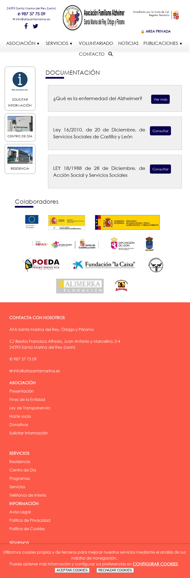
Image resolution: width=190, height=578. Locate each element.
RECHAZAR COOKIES (115, 570)
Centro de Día (22, 470)
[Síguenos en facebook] (26, 25)
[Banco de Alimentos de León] (158, 273)
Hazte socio (20, 416)
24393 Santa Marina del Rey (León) (31, 8)
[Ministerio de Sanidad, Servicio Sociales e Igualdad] (69, 230)
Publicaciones (160, 43)
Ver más (160, 99)
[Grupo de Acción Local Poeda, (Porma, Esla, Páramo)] (44, 273)
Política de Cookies (27, 528)
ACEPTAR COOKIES (72, 570)
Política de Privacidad (29, 520)
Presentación (21, 391)
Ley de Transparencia (29, 407)
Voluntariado (96, 43)
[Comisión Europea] (34, 230)
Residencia (19, 461)
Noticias (128, 43)
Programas (19, 478)
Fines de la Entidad (27, 399)
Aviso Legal (20, 511)
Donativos (18, 424)
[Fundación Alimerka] (82, 294)
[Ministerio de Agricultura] (130, 230)
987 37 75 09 (33, 13)
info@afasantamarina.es (33, 19)
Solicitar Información (20, 102)
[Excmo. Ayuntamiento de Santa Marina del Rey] (152, 252)
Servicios (57, 43)
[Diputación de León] (125, 252)
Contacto (92, 54)
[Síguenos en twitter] (35, 25)
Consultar (160, 131)
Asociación (20, 43)
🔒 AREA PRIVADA (156, 31)
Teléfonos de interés (27, 495)
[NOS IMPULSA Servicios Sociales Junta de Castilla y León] (68, 252)
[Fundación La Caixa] (107, 273)
